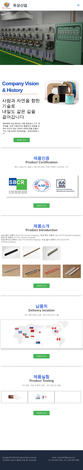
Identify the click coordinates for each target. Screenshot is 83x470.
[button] (2, 37)
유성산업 (20, 5)
